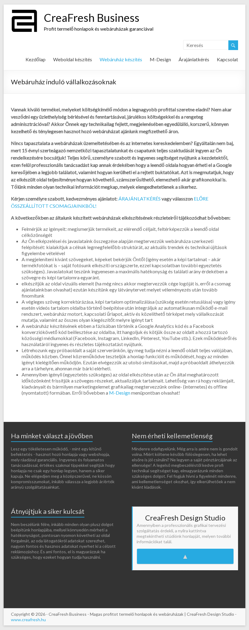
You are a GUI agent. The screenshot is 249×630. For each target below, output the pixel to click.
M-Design (160, 59)
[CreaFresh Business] (24, 12)
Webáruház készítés (121, 59)
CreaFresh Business (91, 17)
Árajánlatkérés (194, 59)
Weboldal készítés (72, 59)
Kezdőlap (36, 59)
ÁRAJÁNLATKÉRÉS (139, 198)
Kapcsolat (227, 59)
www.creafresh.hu (28, 619)
